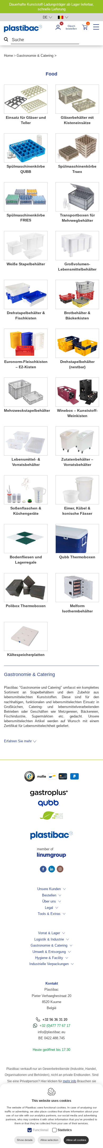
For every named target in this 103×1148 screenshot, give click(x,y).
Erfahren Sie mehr (18, 741)
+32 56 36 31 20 (55, 1020)
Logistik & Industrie (49, 939)
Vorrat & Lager (49, 933)
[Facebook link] (44, 869)
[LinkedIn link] (52, 869)
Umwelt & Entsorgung (49, 952)
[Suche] (6, 40)
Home (8, 56)
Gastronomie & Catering (49, 945)
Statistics (65, 1130)
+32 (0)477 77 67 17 (55, 1026)
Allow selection (49, 1139)
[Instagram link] (60, 869)
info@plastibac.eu (51, 1032)
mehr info (69, 1081)
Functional (40, 1130)
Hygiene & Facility (49, 958)
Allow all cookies (76, 1139)
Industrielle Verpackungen (49, 964)
